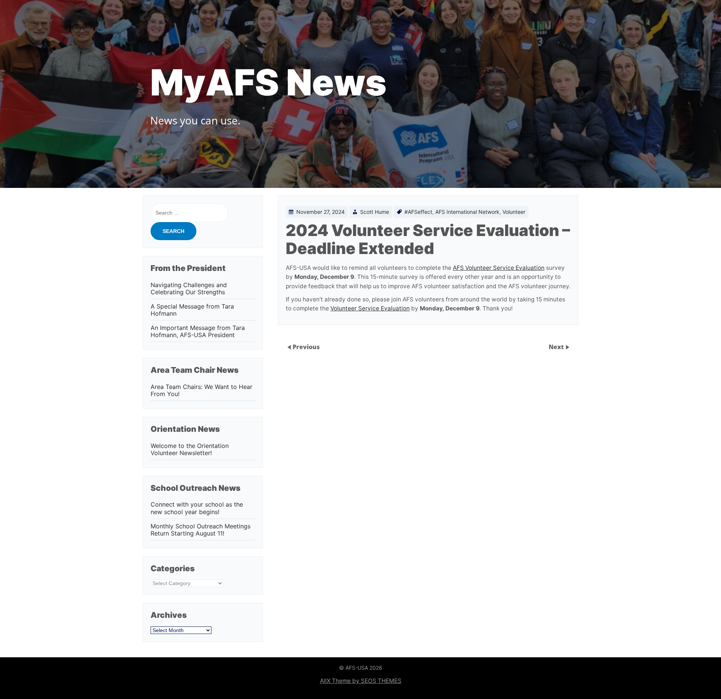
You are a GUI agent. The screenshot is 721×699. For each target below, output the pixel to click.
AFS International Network (467, 212)
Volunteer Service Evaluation (370, 308)
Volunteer (513, 212)
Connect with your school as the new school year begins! (197, 508)
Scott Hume (374, 212)
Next (557, 347)
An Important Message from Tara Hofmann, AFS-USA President (198, 331)
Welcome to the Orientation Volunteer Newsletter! (190, 449)
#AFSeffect (418, 212)
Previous (306, 347)
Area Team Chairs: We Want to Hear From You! (201, 390)
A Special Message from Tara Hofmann (192, 310)
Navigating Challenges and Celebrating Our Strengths (189, 288)
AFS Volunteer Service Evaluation (499, 267)
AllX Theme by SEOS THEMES (360, 680)
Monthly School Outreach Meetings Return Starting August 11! (200, 530)
